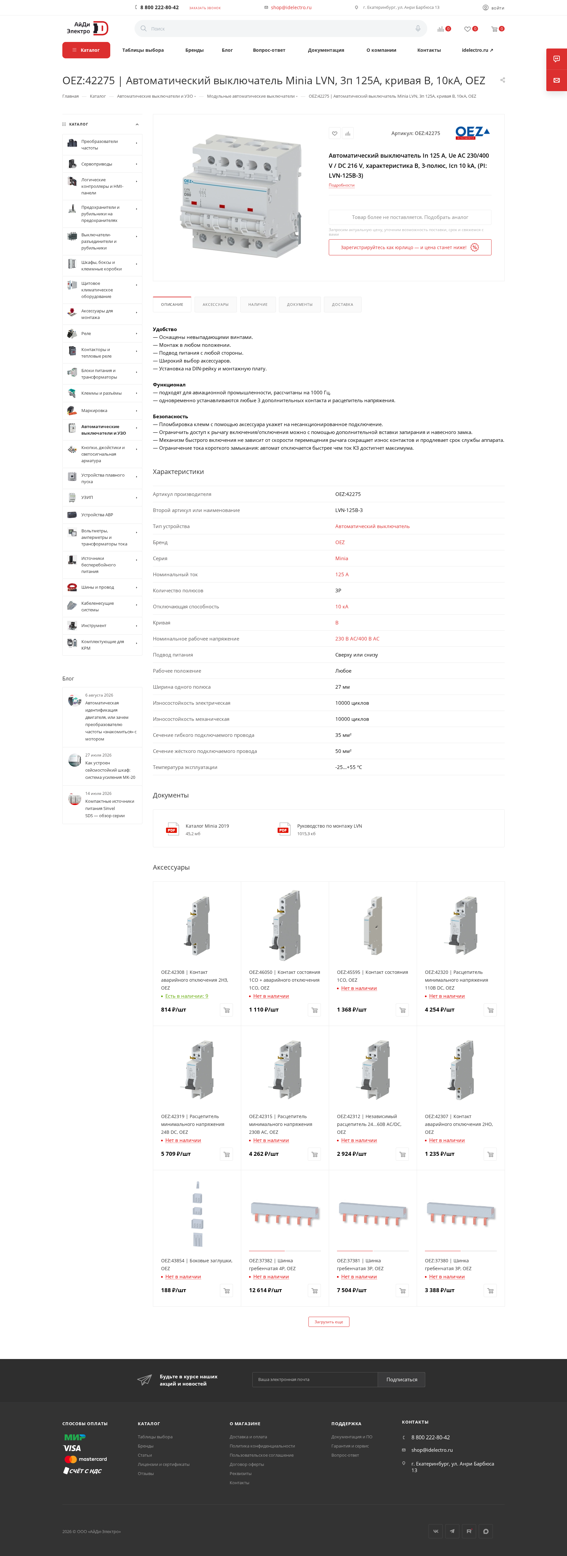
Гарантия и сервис (350, 1446)
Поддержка (346, 1424)
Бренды (146, 1446)
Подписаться (402, 1379)
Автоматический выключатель (372, 526)
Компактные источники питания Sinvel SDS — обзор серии (109, 808)
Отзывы (146, 1473)
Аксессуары (216, 304)
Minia (341, 558)
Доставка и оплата (248, 1437)
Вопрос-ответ (345, 1455)
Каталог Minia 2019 (207, 826)
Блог (68, 678)
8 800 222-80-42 (159, 7)
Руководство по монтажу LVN (329, 826)
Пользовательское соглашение (262, 1455)
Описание (172, 304)
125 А (342, 574)
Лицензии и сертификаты (164, 1464)
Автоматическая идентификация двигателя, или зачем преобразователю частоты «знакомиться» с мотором (110, 721)
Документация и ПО (351, 1437)
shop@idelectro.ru (291, 7)
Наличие (258, 304)
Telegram (452, 1531)
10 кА (341, 606)
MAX (486, 1531)
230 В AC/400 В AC (357, 638)
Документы (299, 304)
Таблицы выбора (155, 1437)
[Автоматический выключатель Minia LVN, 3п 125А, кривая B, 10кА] (241, 197)
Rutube (469, 1531)
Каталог (149, 1424)
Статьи (145, 1455)
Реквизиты (241, 1473)
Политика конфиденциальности (262, 1446)
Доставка (342, 304)
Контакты (239, 1483)
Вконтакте (436, 1531)
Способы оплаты (85, 1424)
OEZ (340, 542)
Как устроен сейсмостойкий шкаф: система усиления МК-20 (110, 770)
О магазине (245, 1424)
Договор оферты (247, 1464)
